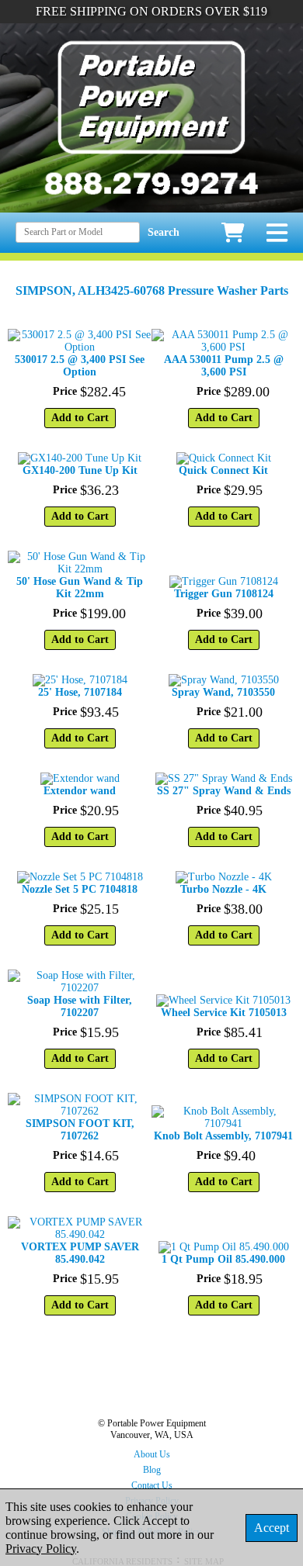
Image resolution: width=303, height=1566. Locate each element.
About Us (152, 1454)
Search (163, 232)
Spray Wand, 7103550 (223, 692)
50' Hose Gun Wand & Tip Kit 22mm (79, 588)
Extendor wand (80, 791)
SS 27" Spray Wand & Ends (224, 791)
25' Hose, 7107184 (80, 692)
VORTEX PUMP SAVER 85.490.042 (80, 1253)
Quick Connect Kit (223, 470)
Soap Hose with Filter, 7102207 (79, 1006)
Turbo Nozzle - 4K (223, 889)
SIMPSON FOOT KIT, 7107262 (80, 1130)
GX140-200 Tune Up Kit (80, 470)
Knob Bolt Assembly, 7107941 (223, 1136)
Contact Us (151, 1485)
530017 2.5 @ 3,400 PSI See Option (80, 366)
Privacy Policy (40, 1548)
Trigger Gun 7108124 (223, 594)
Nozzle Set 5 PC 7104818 (80, 889)
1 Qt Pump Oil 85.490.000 (223, 1259)
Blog (152, 1469)
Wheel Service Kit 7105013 (224, 1012)
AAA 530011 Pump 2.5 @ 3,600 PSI (224, 366)
